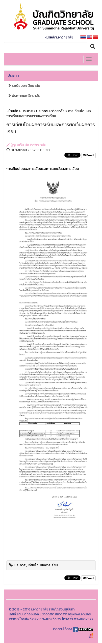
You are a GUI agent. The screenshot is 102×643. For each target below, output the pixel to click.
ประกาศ (13, 75)
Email (90, 155)
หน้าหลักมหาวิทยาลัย (59, 37)
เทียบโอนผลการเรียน (43, 565)
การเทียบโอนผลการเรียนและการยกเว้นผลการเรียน (42, 168)
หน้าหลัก (12, 111)
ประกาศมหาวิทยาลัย (25, 95)
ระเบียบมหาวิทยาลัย (25, 85)
